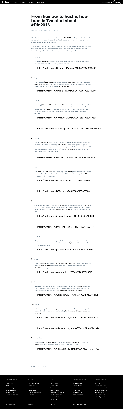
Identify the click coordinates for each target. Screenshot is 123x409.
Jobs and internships (34, 392)
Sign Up (117, 2)
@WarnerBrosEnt (61, 290)
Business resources (101, 379)
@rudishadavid (70, 311)
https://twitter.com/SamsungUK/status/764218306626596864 (67, 117)
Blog (15, 2)
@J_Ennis (37, 313)
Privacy (53, 404)
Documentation (77, 386)
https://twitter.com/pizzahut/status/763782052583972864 (65, 249)
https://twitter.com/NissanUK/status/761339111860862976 (66, 157)
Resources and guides (101, 388)
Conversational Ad (43, 265)
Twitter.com (9, 383)
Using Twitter (54, 386)
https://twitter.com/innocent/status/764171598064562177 (65, 226)
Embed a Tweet (11, 390)
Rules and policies (56, 397)
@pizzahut (72, 243)
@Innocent (61, 205)
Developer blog (77, 392)
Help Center (54, 383)
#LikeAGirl (38, 268)
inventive (76, 342)
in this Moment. (64, 86)
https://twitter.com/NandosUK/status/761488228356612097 (66, 68)
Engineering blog (77, 395)
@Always (43, 263)
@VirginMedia (48, 82)
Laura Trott (71, 263)
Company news (33, 388)
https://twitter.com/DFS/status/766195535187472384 (63, 191)
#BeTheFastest (39, 84)
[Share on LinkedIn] (54, 30)
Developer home (77, 383)
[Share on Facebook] (51, 30)
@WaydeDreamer (82, 311)
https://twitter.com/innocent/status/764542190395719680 (65, 216)
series (69, 342)
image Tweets (69, 149)
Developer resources (79, 379)
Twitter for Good (33, 386)
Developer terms (77, 397)
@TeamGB (49, 172)
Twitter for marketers (101, 390)
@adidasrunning (51, 309)
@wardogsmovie (76, 290)
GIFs (60, 149)
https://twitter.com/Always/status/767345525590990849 (64, 272)
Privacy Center (10, 392)
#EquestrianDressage (63, 209)
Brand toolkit (32, 390)
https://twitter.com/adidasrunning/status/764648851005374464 (68, 317)
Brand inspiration (100, 395)
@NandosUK (45, 61)
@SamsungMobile (61, 105)
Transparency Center (12, 395)
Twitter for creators (56, 388)
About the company (34, 383)
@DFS (40, 172)
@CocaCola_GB (48, 342)
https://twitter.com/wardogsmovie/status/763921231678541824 (68, 294)
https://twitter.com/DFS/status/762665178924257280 (63, 180)
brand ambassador (61, 263)
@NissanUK (44, 142)
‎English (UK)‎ (106, 2)
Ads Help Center (55, 390)
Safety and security (56, 395)
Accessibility (10, 388)
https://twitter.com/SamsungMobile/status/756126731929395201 (69, 128)
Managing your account (58, 392)
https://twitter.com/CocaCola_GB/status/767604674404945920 (68, 348)
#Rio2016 (67, 38)
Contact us (54, 399)
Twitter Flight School (101, 397)
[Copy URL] (57, 30)
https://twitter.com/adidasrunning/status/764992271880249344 (68, 328)
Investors (31, 395)
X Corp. (30, 379)
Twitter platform (11, 379)
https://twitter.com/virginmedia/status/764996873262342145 (67, 90)
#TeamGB (84, 174)
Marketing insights (100, 392)
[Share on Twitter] (49, 30)
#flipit (70, 172)
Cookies (30, 404)
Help (52, 379)
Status (8, 386)
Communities (76, 390)
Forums (74, 388)
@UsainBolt (72, 82)
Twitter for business (100, 386)
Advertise (97, 383)
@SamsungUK (46, 105)
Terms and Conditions (79, 404)
